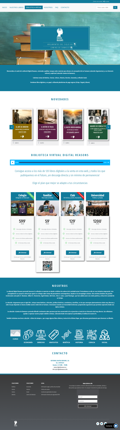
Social (104, 342)
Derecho (41, 342)
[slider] (61, 162)
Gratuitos (53, 342)
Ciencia (92, 342)
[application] (60, 162)
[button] (11, 127)
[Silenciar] (108, 163)
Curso (15, 339)
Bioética (66, 342)
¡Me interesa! (22, 253)
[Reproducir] (13, 162)
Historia (79, 342)
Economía (28, 342)
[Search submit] (115, 7)
